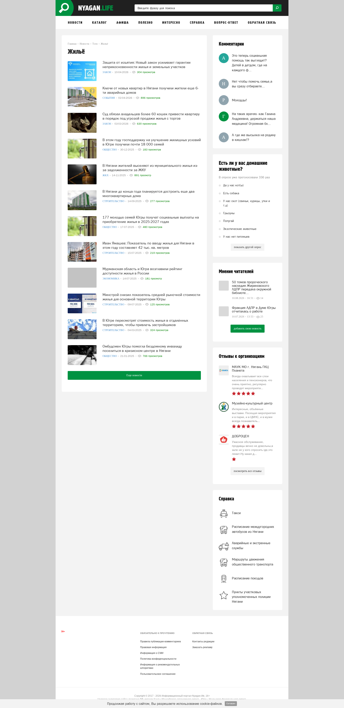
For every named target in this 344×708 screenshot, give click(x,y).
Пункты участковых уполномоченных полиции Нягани (251, 597)
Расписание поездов (247, 578)
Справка (226, 499)
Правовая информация (153, 647)
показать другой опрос (247, 247)
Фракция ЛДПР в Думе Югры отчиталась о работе (254, 309)
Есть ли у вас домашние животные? (243, 166)
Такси (236, 513)
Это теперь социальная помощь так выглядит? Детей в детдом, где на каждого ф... (249, 63)
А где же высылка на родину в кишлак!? (254, 137)
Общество (110, 149)
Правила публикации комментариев (160, 641)
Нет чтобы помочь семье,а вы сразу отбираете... (252, 83)
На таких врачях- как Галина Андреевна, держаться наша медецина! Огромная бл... (254, 119)
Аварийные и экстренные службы (251, 545)
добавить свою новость (247, 328)
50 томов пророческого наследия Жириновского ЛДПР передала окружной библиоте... (251, 287)
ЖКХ (106, 175)
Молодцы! (239, 100)
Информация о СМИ (151, 653)
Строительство (114, 201)
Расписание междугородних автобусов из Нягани (253, 529)
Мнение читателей (236, 271)
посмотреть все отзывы (247, 471)
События (109, 97)
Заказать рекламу (202, 647)
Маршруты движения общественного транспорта (252, 561)
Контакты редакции (203, 641)
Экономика (111, 278)
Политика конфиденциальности (158, 658)
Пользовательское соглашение (158, 674)
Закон (107, 72)
